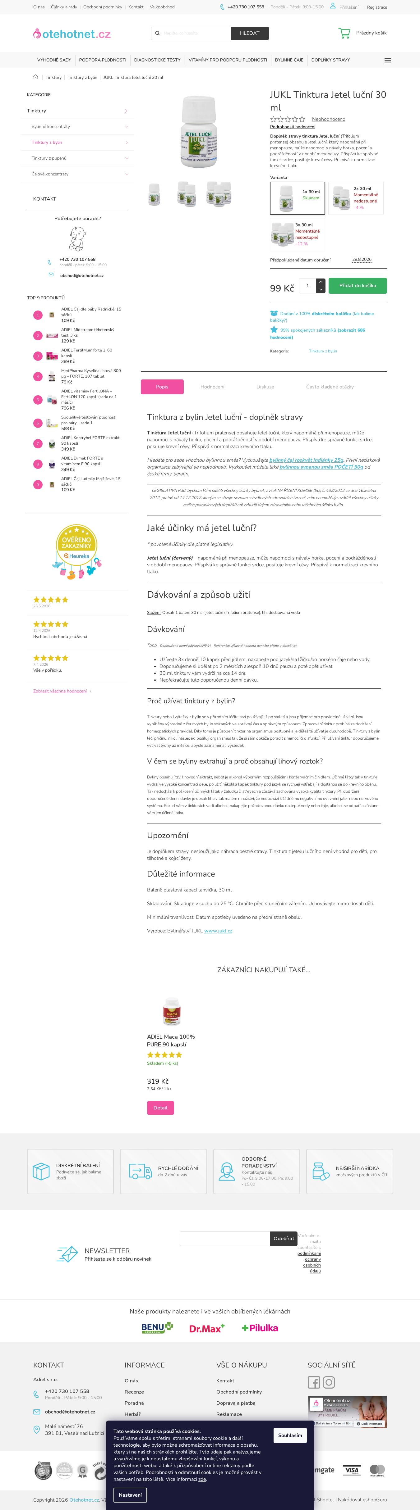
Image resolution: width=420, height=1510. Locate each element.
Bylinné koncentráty (51, 126)
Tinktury (36, 110)
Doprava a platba (236, 1403)
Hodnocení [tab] (212, 386)
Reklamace (229, 1414)
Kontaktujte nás (257, 1172)
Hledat (250, 33)
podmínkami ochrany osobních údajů (309, 1262)
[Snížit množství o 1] (320, 289)
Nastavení (130, 1495)
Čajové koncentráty (50, 174)
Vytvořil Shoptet (316, 1499)
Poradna (134, 1403)
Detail (161, 1107)
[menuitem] (54, 60)
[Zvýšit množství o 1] (320, 282)
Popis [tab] (162, 386)
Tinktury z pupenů (49, 158)
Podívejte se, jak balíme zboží (78, 1175)
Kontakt (136, 7)
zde (202, 1479)
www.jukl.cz (218, 930)
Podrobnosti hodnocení (292, 127)
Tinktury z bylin (47, 142)
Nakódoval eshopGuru (362, 1499)
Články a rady (64, 7)
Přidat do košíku (357, 285)
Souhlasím (290, 1435)
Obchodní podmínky (102, 7)
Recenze (134, 1392)
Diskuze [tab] (265, 386)
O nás (39, 7)
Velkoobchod (162, 7)
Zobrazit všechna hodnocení (60, 691)
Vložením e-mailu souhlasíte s (309, 1253)
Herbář (133, 1414)
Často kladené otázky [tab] (330, 386)
